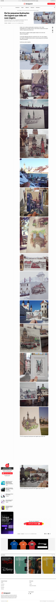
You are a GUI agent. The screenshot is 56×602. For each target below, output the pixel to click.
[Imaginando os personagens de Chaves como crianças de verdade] (35, 565)
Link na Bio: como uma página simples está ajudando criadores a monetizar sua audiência (9, 482)
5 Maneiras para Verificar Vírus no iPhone (9, 494)
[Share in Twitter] (52, 29)
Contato (30, 584)
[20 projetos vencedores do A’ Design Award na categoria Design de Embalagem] (21, 565)
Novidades (2, 587)
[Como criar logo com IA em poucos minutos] (3, 502)
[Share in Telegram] (52, 31)
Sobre (30, 582)
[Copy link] (52, 32)
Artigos (2, 582)
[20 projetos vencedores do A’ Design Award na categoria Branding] (48, 565)
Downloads (2, 584)
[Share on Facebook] (52, 27)
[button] (53, 1)
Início (18, 10)
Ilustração (20, 10)
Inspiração (22, 533)
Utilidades (2, 588)
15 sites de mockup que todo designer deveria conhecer (9, 507)
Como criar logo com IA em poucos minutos (9, 500)
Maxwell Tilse (28, 36)
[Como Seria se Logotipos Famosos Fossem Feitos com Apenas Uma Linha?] (7, 565)
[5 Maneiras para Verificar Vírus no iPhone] (3, 496)
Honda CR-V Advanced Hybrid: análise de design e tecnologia (9, 489)
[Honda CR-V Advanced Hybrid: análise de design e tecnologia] (3, 490)
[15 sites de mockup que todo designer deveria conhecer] (3, 508)
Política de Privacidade (32, 585)
